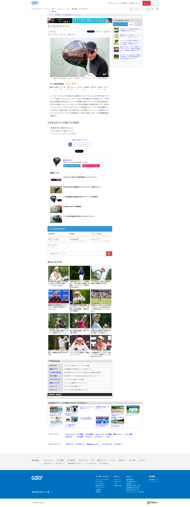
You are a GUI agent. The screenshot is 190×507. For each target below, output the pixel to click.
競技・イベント (117, 434)
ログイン (146, 3)
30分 (115, 24)
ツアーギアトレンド (55, 379)
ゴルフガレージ (80, 444)
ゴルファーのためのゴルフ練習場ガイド (117, 414)
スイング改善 (102, 234)
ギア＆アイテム (55, 361)
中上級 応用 (80, 240)
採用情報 (98, 492)
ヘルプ (155, 3)
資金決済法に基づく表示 (132, 490)
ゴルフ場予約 (123, 3)
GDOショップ (92, 166)
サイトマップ (99, 437)
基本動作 (58, 234)
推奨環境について (131, 483)
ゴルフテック (69, 444)
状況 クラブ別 (58, 240)
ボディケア (102, 240)
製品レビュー (71, 34)
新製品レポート (54, 369)
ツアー (46, 9)
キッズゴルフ (118, 444)
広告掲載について (153, 479)
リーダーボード (36, 9)
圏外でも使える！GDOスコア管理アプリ (71, 414)
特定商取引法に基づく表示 (133, 485)
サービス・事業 (99, 483)
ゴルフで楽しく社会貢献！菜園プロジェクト (55, 414)
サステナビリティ (100, 487)
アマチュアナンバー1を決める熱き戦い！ (117, 425)
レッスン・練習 (128, 434)
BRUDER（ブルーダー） (93, 444)
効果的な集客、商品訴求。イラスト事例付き (102, 425)
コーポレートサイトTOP (102, 479)
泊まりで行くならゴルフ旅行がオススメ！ (86, 407)
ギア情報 (108, 434)
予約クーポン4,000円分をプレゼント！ (132, 414)
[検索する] (109, 253)
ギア (53, 9)
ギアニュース (53, 386)
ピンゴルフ (54, 34)
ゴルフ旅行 (80, 437)
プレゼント (88, 437)
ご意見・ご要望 (118, 485)
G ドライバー (89, 96)
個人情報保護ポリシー (132, 481)
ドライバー (62, 34)
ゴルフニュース (99, 434)
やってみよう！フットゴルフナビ (56, 425)
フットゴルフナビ (107, 444)
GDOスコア (69, 437)
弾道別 (80, 234)
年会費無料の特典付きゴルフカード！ (102, 407)
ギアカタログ (83, 9)
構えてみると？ (78, 140)
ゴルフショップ (112, 3)
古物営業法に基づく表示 (132, 487)
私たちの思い (99, 481)
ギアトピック (53, 390)
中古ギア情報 (53, 376)
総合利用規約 (129, 479)
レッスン (60, 9)
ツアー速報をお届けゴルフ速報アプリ (70, 425)
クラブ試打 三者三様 (55, 372)
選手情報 (74, 9)
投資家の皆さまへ (100, 485)
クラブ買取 (80, 434)
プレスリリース (153, 481)
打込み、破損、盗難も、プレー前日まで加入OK (86, 418)
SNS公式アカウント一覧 (40, 492)
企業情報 (98, 490)
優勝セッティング (54, 383)
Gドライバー (67, 160)
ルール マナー (53, 245)
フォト (68, 9)
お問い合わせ (117, 481)
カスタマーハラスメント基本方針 (135, 492)
